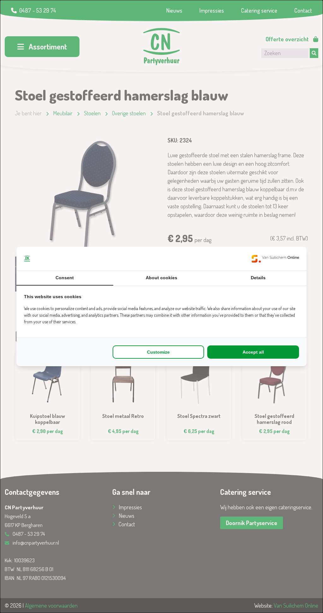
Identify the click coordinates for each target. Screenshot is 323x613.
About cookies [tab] (161, 277)
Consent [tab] (65, 277)
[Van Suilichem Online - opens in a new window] (275, 258)
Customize (158, 352)
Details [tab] (258, 277)
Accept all (253, 352)
